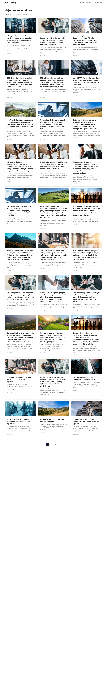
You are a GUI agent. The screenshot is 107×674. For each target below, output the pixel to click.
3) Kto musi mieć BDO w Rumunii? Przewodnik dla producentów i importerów (19, 421)
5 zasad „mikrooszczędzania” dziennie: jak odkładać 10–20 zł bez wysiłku (86, 421)
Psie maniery (10, 2)
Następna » (57, 444)
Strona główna (98, 2)
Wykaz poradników (86, 2)
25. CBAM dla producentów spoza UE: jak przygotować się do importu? (19, 379)
